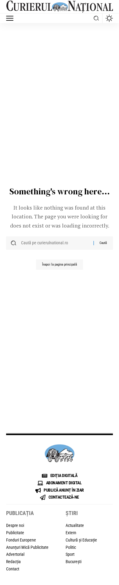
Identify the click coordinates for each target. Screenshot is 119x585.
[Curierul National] (59, 7)
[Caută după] (54, 243)
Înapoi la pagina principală (59, 264)
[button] (11, 18)
